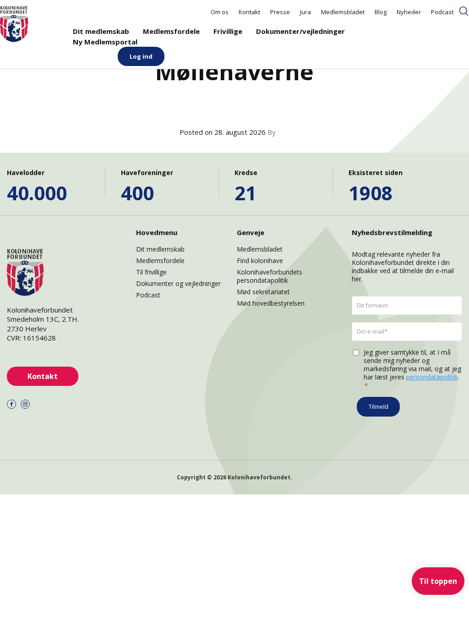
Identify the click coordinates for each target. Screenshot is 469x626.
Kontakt (249, 12)
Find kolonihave (260, 260)
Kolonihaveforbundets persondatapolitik (269, 276)
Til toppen (438, 581)
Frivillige (227, 31)
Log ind (141, 56)
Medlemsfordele (171, 31)
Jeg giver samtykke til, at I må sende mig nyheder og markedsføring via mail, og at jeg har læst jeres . (412, 369)
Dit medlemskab (101, 31)
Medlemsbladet (343, 12)
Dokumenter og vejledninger (178, 283)
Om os (220, 12)
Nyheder (409, 12)
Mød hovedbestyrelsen (271, 303)
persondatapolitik (432, 377)
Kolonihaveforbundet (259, 477)
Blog (381, 12)
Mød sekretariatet (263, 291)
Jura (305, 12)
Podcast (442, 12)
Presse (280, 12)
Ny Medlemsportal (105, 41)
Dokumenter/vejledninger (300, 31)
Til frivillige (151, 272)
